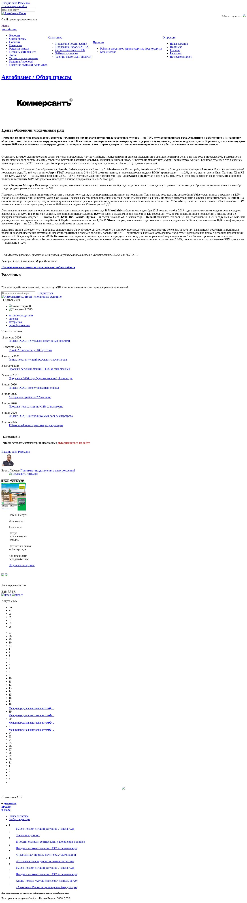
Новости (14, 35)
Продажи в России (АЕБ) (71, 43)
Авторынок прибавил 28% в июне (30, 397)
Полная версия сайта (14, 6)
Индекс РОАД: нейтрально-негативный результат (39, 340)
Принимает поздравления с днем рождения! (47, 470)
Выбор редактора (19, 819)
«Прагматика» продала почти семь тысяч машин (46, 854)
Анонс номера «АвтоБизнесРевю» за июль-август (47, 880)
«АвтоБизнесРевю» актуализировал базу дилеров (46, 887)
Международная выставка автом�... (31, 708)
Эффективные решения (23, 58)
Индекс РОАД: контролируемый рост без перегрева (41, 415)
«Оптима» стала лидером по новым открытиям (45, 861)
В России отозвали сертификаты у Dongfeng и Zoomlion (50, 841)
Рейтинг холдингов (112, 48)
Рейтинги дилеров (66, 53)
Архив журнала (134, 48)
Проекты (98, 42)
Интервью (15, 45)
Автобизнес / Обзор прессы (36, 77)
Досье (12, 55)
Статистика (55, 37)
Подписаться (45, 293)
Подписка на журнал (22, 565)
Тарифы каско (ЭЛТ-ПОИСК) (73, 56)
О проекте (169, 37)
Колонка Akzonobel (21, 61)
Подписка (176, 46)
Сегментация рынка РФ (70, 50)
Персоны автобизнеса (22, 51)
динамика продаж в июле (8, 806)
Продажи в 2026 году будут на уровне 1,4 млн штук (41, 378)
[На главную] (13, 13)
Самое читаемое (19, 816)
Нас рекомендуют (181, 56)
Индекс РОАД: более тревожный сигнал (34, 387)
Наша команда (179, 43)
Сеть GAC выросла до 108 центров (30, 350)
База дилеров (108, 51)
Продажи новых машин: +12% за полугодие (36, 406)
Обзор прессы (17, 38)
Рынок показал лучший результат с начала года (38, 359)
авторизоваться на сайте (74, 442)
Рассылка (24, 3)
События (14, 42)
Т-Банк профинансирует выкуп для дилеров (36, 425)
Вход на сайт (9, 3)
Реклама (175, 50)
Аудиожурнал (153, 48)
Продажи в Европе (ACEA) (72, 46)
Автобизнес (9, 29)
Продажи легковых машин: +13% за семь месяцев (39, 368)
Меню (5, 25)
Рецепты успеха (19, 48)
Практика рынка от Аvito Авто (28, 64)
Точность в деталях (28, 835)
